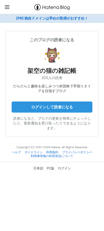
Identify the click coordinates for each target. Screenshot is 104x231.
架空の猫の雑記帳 (52, 70)
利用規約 (52, 152)
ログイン (64, 168)
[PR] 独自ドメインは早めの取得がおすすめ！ (52, 18)
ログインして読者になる (52, 107)
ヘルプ (16, 152)
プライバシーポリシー (77, 152)
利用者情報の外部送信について (52, 156)
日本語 (38, 168)
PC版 (50, 168)
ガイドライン (33, 152)
